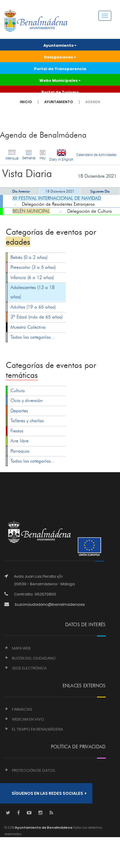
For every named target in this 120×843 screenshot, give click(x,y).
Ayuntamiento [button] (58, 45)
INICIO (26, 101)
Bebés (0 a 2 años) (28, 257)
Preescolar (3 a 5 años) (33, 267)
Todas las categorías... (32, 337)
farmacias (22, 709)
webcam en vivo (28, 719)
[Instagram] (40, 813)
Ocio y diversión (26, 400)
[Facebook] (18, 813)
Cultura (17, 390)
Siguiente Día (100, 191)
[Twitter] (8, 813)
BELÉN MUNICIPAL (31, 211)
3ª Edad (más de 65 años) (36, 317)
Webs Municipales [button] (58, 80)
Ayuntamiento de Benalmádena (43, 827)
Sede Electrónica (29, 668)
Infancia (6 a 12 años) (32, 277)
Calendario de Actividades (96, 155)
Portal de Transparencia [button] (60, 69)
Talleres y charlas (27, 420)
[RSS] (51, 813)
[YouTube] (29, 813)
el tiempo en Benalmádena (37, 729)
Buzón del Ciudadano (34, 658)
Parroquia (19, 451)
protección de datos (33, 770)
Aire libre (19, 441)
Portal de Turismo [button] (60, 92)
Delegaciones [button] (58, 57)
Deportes (19, 410)
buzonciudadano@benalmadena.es (50, 604)
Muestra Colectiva (28, 327)
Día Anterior (21, 191)
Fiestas (16, 431)
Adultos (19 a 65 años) (33, 307)
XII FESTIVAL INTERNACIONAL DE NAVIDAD (57, 198)
